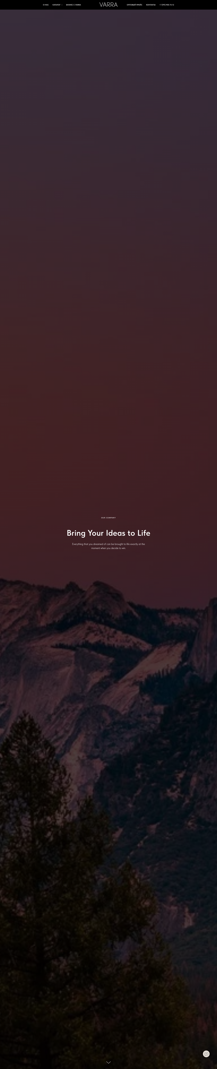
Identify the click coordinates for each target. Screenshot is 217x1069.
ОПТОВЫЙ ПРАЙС (134, 5)
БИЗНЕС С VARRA (73, 5)
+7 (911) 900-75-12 (166, 5)
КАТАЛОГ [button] (57, 5)
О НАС (46, 5)
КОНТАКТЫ (151, 5)
